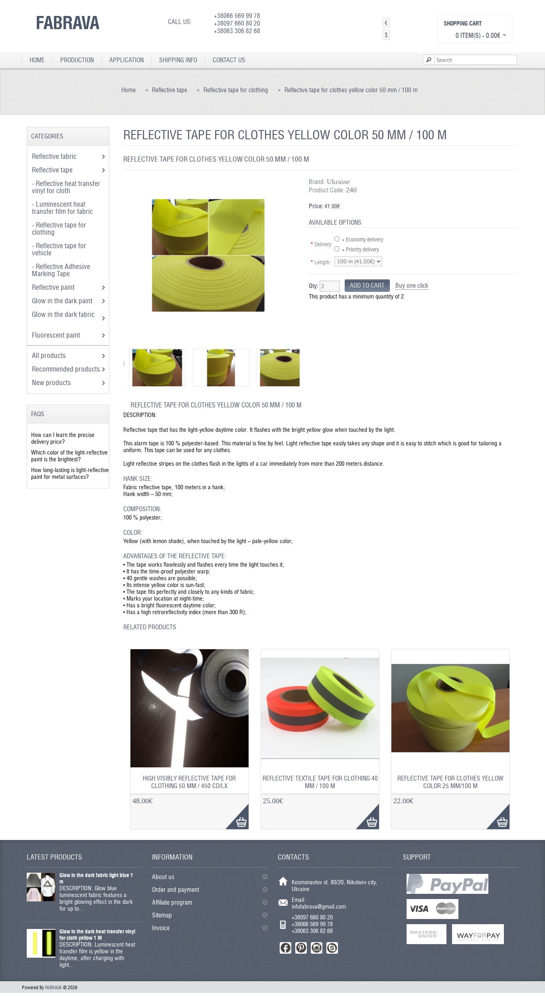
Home (37, 60)
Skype (332, 948)
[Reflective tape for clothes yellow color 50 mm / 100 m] (208, 333)
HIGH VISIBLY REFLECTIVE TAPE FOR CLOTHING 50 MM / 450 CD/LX (189, 782)
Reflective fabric (55, 156)
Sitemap (162, 915)
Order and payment (175, 889)
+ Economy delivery (362, 239)
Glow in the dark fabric (63, 314)
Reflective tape (169, 90)
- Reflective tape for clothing (59, 228)
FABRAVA (67, 22)
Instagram (316, 948)
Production (77, 60)
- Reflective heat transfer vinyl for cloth (66, 187)
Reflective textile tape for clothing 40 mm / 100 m (320, 782)
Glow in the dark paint (63, 300)
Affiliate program (172, 902)
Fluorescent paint (57, 335)
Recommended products (66, 369)
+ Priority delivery (360, 249)
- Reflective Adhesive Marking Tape (61, 270)
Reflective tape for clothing (235, 90)
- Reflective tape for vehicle (59, 249)
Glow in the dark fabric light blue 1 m (96, 878)
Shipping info (178, 60)
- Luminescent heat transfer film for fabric (63, 207)
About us (163, 877)
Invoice (161, 928)
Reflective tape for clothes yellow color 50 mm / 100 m (351, 90)
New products (51, 382)
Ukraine (338, 182)
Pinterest (301, 948)
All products (49, 355)
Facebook (285, 948)
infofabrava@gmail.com (319, 906)
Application (126, 60)
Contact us (229, 60)
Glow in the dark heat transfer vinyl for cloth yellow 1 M (97, 934)
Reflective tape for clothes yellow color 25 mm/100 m (450, 782)
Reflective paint (54, 287)
